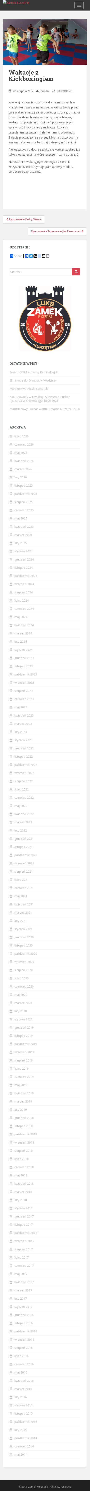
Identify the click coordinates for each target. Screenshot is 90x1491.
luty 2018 (20, 1200)
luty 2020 (20, 1011)
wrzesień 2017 (24, 1241)
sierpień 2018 (23, 1151)
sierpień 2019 (23, 1060)
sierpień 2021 (23, 871)
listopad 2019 (23, 1036)
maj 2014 (20, 1454)
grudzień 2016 (24, 1315)
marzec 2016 (23, 1389)
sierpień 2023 (23, 691)
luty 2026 (20, 477)
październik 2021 (25, 855)
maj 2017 (20, 1274)
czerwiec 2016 (24, 1364)
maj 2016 (20, 1372)
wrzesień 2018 (24, 1142)
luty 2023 (20, 732)
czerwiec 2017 (24, 1266)
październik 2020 (25, 954)
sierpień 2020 (23, 970)
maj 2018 (20, 1175)
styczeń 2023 (23, 740)
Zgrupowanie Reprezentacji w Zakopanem (56, 231)
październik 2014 (25, 1438)
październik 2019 (25, 1044)
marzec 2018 (23, 1192)
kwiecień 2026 (24, 461)
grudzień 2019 (24, 1027)
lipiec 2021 (21, 880)
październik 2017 (25, 1233)
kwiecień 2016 (24, 1381)
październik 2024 (25, 576)
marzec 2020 (23, 1003)
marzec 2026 (23, 469)
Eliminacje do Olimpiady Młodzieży (33, 380)
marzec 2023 (23, 724)
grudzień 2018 (24, 1118)
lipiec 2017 (21, 1257)
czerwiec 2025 (24, 510)
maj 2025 (20, 518)
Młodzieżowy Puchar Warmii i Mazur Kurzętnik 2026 (45, 409)
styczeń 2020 (23, 1019)
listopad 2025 (23, 485)
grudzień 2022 (24, 748)
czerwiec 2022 (24, 798)
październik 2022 (25, 765)
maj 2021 (20, 896)
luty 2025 (20, 543)
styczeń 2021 (23, 929)
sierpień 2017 (23, 1249)
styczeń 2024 (23, 650)
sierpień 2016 (23, 1348)
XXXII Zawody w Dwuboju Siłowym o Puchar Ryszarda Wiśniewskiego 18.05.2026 (40, 399)
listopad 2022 (23, 756)
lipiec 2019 (21, 1069)
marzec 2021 (23, 912)
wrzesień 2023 (24, 683)
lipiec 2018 (21, 1159)
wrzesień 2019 (24, 1052)
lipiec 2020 (21, 978)
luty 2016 (20, 1397)
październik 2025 (25, 494)
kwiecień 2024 (24, 625)
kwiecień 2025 (24, 527)
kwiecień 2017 (24, 1282)
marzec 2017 (23, 1290)
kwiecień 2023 (24, 715)
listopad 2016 (23, 1323)
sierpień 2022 (23, 781)
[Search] (76, 271)
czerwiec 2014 (24, 1446)
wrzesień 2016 (24, 1339)
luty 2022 (20, 830)
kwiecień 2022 (24, 814)
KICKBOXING (64, 91)
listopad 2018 (23, 1126)
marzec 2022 (23, 822)
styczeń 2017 (23, 1307)
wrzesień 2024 (24, 584)
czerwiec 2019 (24, 1077)
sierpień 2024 (23, 592)
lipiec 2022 (21, 789)
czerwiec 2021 (24, 888)
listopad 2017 (23, 1225)
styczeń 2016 (23, 1405)
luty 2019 (20, 1110)
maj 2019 (20, 1085)
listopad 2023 (23, 666)
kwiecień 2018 (24, 1183)
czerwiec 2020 (24, 986)
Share (18, 256)
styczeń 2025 (23, 551)
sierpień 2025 (23, 502)
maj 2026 (20, 453)
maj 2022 (20, 806)
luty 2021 (20, 921)
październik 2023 (25, 674)
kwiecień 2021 (24, 904)
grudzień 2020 (24, 937)
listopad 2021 (23, 847)
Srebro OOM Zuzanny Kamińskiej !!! (34, 372)
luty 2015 (20, 1430)
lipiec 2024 (21, 600)
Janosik (44, 91)
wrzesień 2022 (24, 773)
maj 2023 (20, 707)
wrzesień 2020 (24, 962)
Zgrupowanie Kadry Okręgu (25, 219)
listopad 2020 (23, 945)
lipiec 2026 (21, 436)
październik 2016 (25, 1331)
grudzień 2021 (24, 839)
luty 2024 (20, 641)
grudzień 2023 (24, 658)
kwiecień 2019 (24, 1093)
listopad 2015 (23, 1413)
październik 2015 (25, 1422)
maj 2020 (20, 995)
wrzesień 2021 (24, 863)
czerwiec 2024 (24, 609)
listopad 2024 (23, 568)
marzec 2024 (23, 633)
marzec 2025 (23, 535)
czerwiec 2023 (24, 699)
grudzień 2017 (24, 1216)
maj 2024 (20, 617)
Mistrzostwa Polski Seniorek (29, 389)
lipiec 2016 (21, 1356)
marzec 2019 (23, 1101)
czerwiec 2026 (24, 444)
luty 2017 (20, 1298)
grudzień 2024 (24, 559)
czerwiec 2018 (24, 1167)
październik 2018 (25, 1134)
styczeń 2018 (23, 1208)
